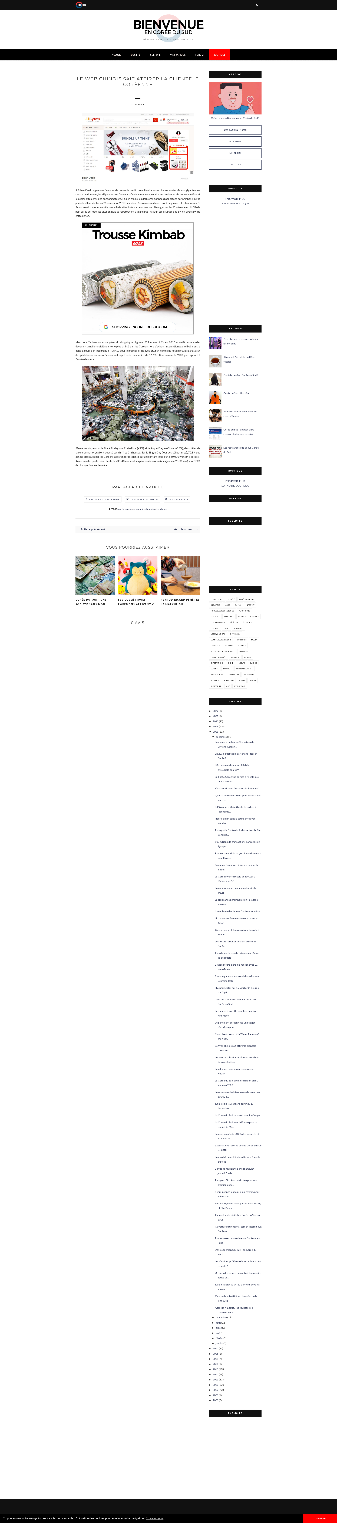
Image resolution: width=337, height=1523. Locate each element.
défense (215, 669)
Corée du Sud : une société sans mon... (91, 602)
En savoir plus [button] (154, 1518)
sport (226, 628)
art (228, 686)
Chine (230, 663)
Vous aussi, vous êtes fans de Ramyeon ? (237, 788)
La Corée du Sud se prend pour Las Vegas (237, 1115)
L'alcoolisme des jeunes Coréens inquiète (237, 911)
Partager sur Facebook (104, 499)
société (231, 599)
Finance (242, 645)
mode (227, 605)
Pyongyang (239, 686)
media (254, 640)
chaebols (243, 651)
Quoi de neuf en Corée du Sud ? (240, 375)
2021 (215, 716)
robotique (229, 680)
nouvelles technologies (222, 611)
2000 (215, 1400)
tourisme (238, 628)
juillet (219, 1327)
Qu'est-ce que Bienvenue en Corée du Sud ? (235, 118)
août (218, 1322)
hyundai (229, 645)
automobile (244, 611)
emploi (238, 605)
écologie (227, 669)
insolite (241, 663)
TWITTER (235, 164)
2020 (215, 721)
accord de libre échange (222, 651)
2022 (215, 710)
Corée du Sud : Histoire (236, 393)
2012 (215, 1374)
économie (138, 508)
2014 (215, 1364)
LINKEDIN (235, 153)
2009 (215, 1389)
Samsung (235, 657)
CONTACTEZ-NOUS (235, 130)
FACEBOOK (235, 141)
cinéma (247, 657)
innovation (233, 674)
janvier (219, 1343)
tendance (161, 508)
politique (215, 617)
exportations (217, 663)
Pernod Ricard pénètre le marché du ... (180, 602)
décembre (221, 736)
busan (242, 680)
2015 (215, 1358)
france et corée (218, 657)
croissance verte (244, 669)
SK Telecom (235, 634)
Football (215, 628)
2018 (215, 731)
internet (250, 605)
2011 (215, 1379)
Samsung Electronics (248, 617)
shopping (150, 508)
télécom (234, 622)
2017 (215, 1348)
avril (218, 1332)
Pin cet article (179, 499)
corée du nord (246, 599)
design (252, 680)
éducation (247, 622)
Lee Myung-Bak (218, 634)
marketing (248, 674)
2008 (215, 1395)
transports (241, 640)
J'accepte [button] (320, 1518)
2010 (215, 1384)
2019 (215, 726)
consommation (218, 622)
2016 (215, 1353)
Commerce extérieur (221, 640)
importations (217, 674)
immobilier (216, 686)
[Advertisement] (235, 265)
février (219, 1338)
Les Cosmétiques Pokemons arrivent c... (137, 602)
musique (215, 680)
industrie (215, 605)
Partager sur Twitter (145, 499)
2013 (215, 1369)
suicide (253, 663)
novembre (221, 1317)
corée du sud (125, 508)
